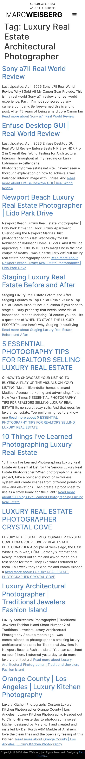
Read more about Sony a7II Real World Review (38, 116)
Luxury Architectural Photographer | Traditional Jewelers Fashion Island (34, 598)
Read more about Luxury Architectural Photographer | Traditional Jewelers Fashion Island (40, 664)
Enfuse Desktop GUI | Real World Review (35, 129)
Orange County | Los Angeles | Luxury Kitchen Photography (41, 687)
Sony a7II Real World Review (34, 72)
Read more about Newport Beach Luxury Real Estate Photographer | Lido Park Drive (41, 263)
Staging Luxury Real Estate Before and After (38, 281)
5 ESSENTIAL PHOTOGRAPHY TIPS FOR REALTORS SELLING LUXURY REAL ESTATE (41, 356)
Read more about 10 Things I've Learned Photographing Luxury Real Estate (42, 497)
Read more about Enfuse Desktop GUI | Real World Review (38, 183)
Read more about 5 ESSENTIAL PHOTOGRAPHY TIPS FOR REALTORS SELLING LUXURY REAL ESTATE (38, 422)
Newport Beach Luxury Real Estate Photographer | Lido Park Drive (42, 205)
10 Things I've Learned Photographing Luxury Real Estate (37, 444)
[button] (74, 14)
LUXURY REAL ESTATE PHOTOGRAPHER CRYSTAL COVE (37, 519)
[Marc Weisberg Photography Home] (34, 14)
